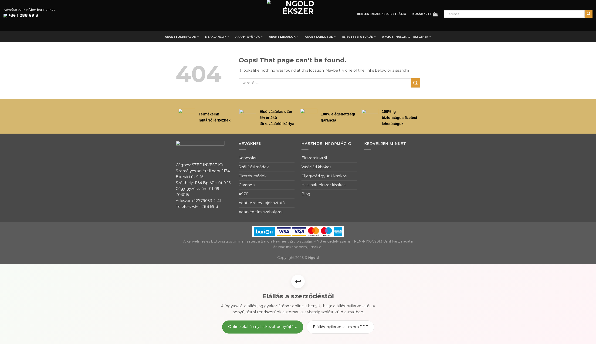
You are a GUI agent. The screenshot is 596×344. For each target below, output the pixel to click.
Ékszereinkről (314, 158)
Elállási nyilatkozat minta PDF (340, 327)
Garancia (247, 185)
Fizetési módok (253, 176)
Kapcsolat (248, 158)
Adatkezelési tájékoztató (262, 203)
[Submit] (415, 82)
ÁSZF (243, 194)
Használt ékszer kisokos (323, 185)
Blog (305, 194)
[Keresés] (589, 14)
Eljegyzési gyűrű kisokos (323, 176)
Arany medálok (282, 36)
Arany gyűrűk (247, 36)
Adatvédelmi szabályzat (261, 212)
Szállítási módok (254, 167)
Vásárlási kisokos (316, 167)
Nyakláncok (215, 36)
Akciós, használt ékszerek (405, 36)
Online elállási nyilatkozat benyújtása (262, 326)
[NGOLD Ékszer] (298, 15)
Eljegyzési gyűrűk (357, 36)
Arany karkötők (319, 36)
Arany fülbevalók (180, 36)
